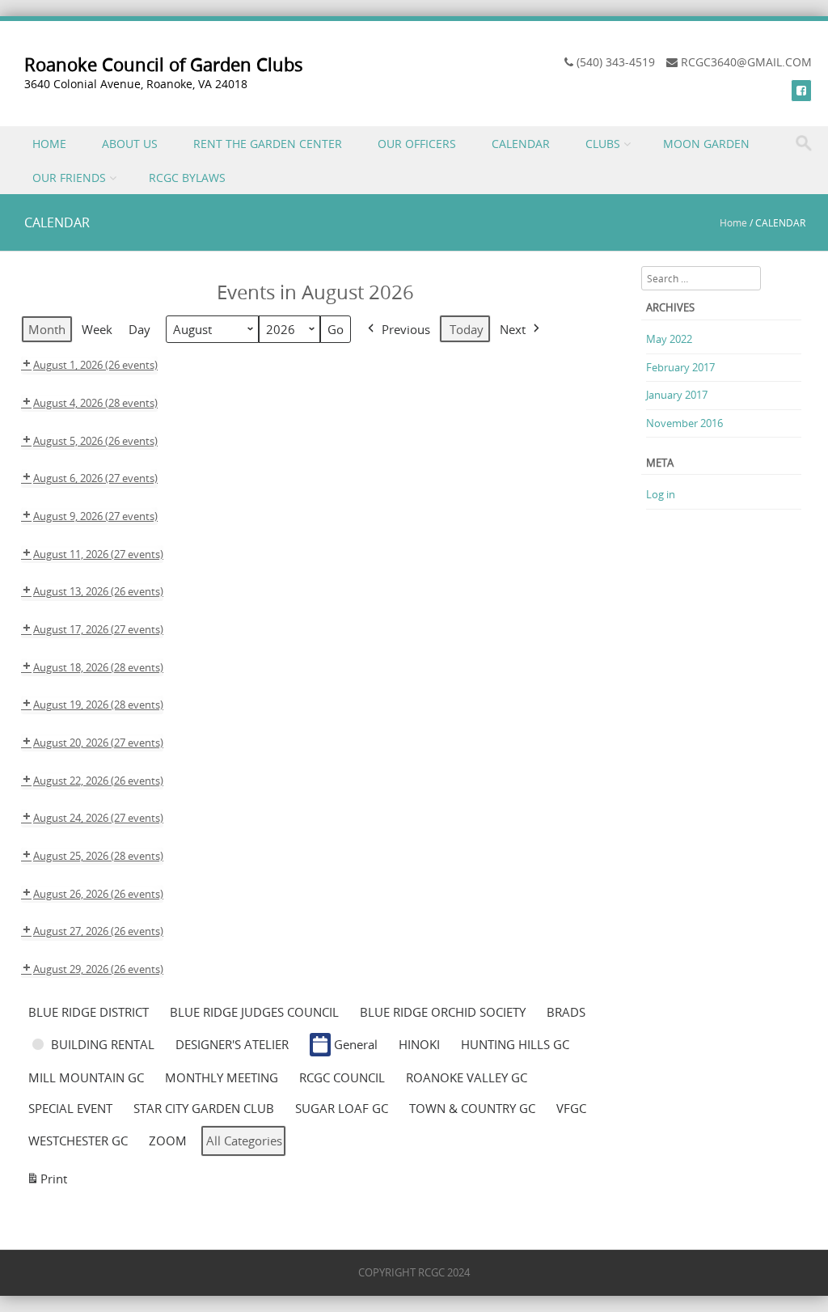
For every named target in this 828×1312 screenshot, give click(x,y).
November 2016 (684, 423)
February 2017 (680, 367)
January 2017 (677, 394)
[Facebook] (801, 90)
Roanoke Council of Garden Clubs (163, 64)
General (356, 1044)
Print (46, 1182)
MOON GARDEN (706, 143)
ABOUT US (130, 143)
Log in (660, 494)
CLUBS (602, 143)
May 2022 (669, 339)
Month (46, 329)
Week (97, 329)
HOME (49, 143)
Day (139, 329)
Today (467, 329)
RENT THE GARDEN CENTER (267, 143)
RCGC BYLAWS (187, 177)
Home (733, 222)
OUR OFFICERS (417, 143)
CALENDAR (521, 143)
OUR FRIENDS (69, 177)
